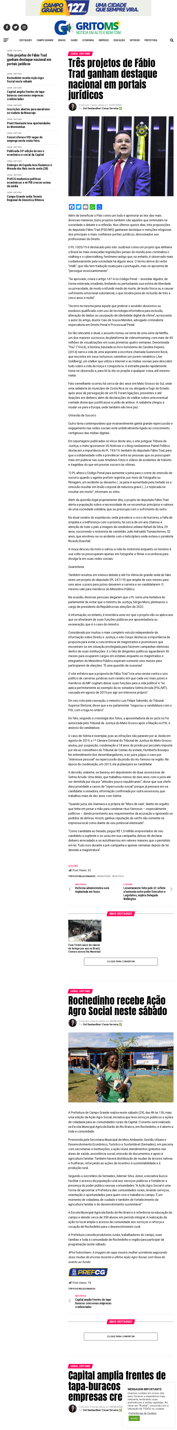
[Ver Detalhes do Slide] (88, 8)
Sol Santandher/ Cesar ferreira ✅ (102, 108)
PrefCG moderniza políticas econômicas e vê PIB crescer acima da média (28, 182)
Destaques (26, 40)
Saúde (74, 40)
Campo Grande (45, 40)
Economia (88, 40)
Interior (135, 40)
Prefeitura (151, 40)
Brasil (62, 40)
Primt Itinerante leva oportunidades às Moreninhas (28, 125)
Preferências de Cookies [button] (142, 1413)
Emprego (104, 40)
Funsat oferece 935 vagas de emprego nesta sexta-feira (24, 139)
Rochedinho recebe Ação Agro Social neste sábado (25, 79)
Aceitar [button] (134, 1418)
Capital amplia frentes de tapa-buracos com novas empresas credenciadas (26, 95)
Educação (119, 40)
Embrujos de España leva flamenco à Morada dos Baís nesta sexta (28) (29, 166)
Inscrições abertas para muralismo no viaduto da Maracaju (28, 111)
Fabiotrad (104, 876)
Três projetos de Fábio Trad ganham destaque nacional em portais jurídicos (29, 59)
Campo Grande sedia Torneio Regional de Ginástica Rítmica (25, 198)
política (119, 876)
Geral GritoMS (14, 51)
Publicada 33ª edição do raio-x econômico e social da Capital (25, 152)
